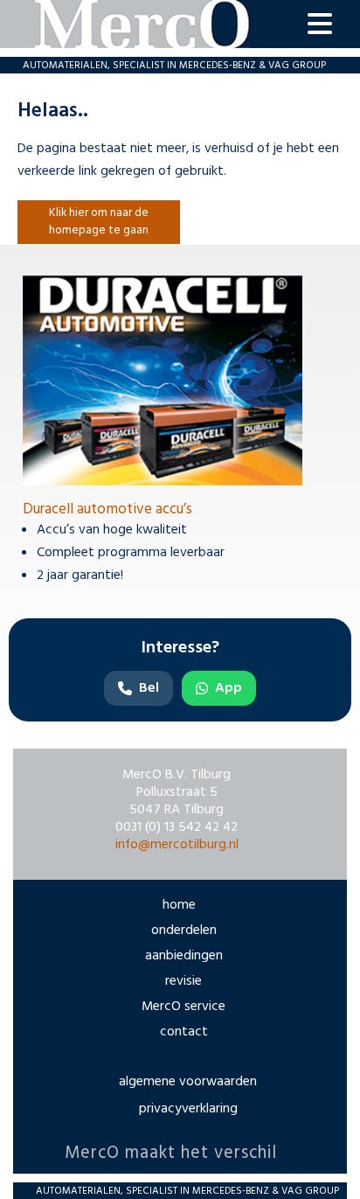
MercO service (183, 1006)
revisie (183, 981)
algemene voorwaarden (188, 1081)
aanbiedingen (184, 955)
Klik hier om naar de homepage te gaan (99, 222)
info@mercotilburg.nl (177, 844)
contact (184, 1031)
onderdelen (184, 930)
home (179, 905)
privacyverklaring (188, 1108)
